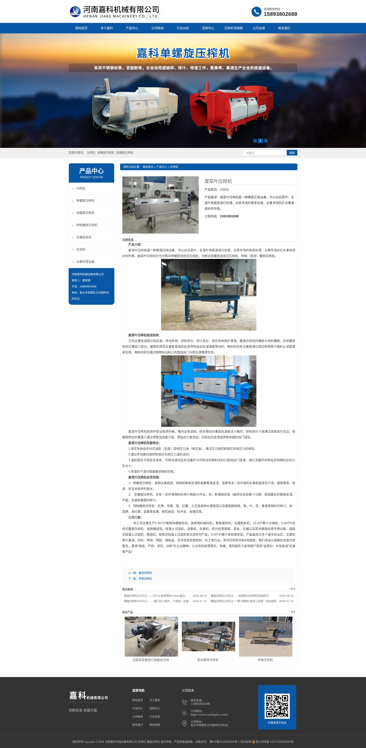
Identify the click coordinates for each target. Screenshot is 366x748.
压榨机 (91, 152)
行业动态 (183, 28)
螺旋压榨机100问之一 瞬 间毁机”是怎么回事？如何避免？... (252, 601)
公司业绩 (259, 28)
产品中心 (132, 28)
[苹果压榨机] (265, 636)
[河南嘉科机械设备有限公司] (115, 18)
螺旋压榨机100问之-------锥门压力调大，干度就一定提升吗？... (165, 601)
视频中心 (208, 28)
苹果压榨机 (145, 578)
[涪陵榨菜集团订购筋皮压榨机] (151, 636)
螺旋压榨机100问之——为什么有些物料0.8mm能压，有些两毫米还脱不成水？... (165, 595)
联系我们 (284, 28)
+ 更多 (292, 589)
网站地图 (154, 724)
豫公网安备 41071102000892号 (275, 741)
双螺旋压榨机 (124, 152)
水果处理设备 (85, 261)
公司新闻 (157, 28)
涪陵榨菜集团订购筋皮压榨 (150, 660)
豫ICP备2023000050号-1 (224, 741)
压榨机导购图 (233, 28)
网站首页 (81, 28)
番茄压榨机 (145, 572)
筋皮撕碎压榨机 (208, 660)
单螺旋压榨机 (105, 152)
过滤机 (80, 249)
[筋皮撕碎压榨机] (208, 636)
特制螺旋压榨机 (87, 225)
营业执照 (245, 741)
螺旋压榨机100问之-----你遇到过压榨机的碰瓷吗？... (252, 595)
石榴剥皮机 (84, 237)
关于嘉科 (107, 28)
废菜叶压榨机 (218, 181)
